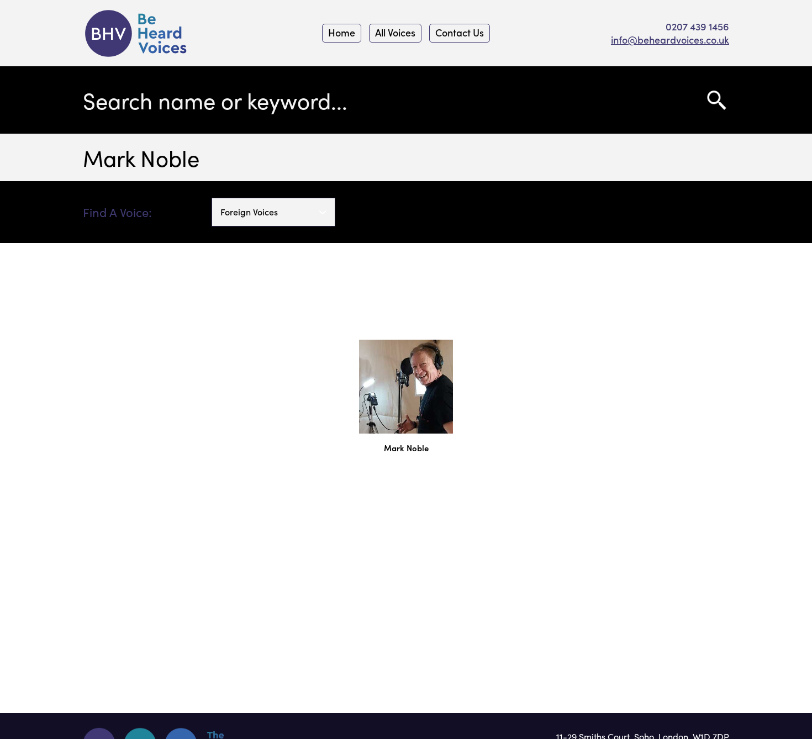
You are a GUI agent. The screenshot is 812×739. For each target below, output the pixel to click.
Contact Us (459, 32)
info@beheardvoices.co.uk (670, 39)
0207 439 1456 (697, 26)
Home (341, 32)
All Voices (395, 32)
